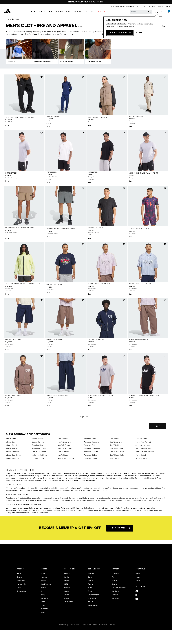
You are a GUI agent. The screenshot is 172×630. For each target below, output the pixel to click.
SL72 (66, 584)
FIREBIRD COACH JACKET (96, 339)
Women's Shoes (90, 439)
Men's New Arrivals (143, 449)
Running (43, 580)
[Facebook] (136, 591)
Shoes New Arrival (143, 442)
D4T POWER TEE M (11, 173)
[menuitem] (33, 12)
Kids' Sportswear (117, 449)
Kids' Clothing (115, 445)
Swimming (44, 598)
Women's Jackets (91, 452)
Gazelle (66, 591)
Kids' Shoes (114, 439)
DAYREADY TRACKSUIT (53, 116)
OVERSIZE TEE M (51, 172)
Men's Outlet (140, 455)
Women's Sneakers (91, 442)
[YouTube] (136, 599)
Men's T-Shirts (64, 445)
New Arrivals (21, 584)
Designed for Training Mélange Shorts (60, 229)
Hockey (43, 612)
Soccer (43, 573)
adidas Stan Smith (13, 455)
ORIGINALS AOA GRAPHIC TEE (55, 284)
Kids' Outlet (114, 458)
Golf (42, 591)
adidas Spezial (12, 449)
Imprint (112, 624)
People (90, 584)
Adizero (66, 594)
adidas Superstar (13, 458)
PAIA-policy (92, 598)
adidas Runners (93, 605)
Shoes (19, 573)
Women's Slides (90, 455)
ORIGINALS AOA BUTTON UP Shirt (99, 284)
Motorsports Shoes (39, 455)
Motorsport (44, 577)
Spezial (66, 580)
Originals (67, 573)
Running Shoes (38, 445)
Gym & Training (46, 584)
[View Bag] (167, 12)
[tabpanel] (86, 253)
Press (90, 591)
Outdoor (43, 587)
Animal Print (68, 601)
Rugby (43, 594)
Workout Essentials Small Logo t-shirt (143, 173)
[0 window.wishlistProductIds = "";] (162, 12)
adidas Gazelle (12, 445)
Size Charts (115, 591)
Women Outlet (141, 458)
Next (157, 426)
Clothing (15, 19)
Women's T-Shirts (91, 445)
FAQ (113, 577)
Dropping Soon (22, 591)
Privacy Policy (86, 624)
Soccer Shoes (37, 439)
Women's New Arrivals (144, 452)
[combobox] (141, 12)
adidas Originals (12, 452)
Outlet (19, 587)
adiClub (90, 601)
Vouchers (115, 594)
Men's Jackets (63, 452)
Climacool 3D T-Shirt (95, 228)
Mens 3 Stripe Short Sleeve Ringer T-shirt (144, 395)
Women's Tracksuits (92, 449)
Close (139, 32)
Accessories (21, 580)
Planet (90, 587)
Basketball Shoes (39, 452)
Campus (67, 587)
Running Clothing (39, 449)
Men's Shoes (63, 439)
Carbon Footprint (93, 594)
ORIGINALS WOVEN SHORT (13, 339)
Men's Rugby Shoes (66, 458)
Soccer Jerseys (38, 442)
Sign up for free (117, 528)
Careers (90, 577)
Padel (43, 605)
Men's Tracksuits (65, 449)
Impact (90, 580)
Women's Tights (90, 458)
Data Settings (61, 624)
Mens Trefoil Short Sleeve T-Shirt (100, 395)
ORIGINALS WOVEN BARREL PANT (139, 339)
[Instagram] (136, 595)
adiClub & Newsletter (119, 587)
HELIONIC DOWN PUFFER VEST (98, 117)
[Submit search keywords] (149, 12)
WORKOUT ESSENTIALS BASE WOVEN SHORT (19, 228)
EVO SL (66, 598)
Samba (66, 577)
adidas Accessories (143, 445)
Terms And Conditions (100, 624)
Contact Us (115, 573)
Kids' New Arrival (117, 452)
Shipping (114, 580)
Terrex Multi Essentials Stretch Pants (19, 117)
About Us (91, 573)
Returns (114, 584)
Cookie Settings (74, 624)
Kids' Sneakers (116, 442)
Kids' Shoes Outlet (117, 455)
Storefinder (115, 598)
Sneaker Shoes (141, 439)
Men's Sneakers (64, 442)
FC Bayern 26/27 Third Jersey (139, 229)
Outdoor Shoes (38, 458)
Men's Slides (63, 455)
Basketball (44, 609)
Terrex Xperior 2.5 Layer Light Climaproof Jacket (23, 284)
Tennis (43, 601)
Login (168, 6)
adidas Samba (11, 439)
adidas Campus (12, 442)
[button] (33, 12)
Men (7, 19)
